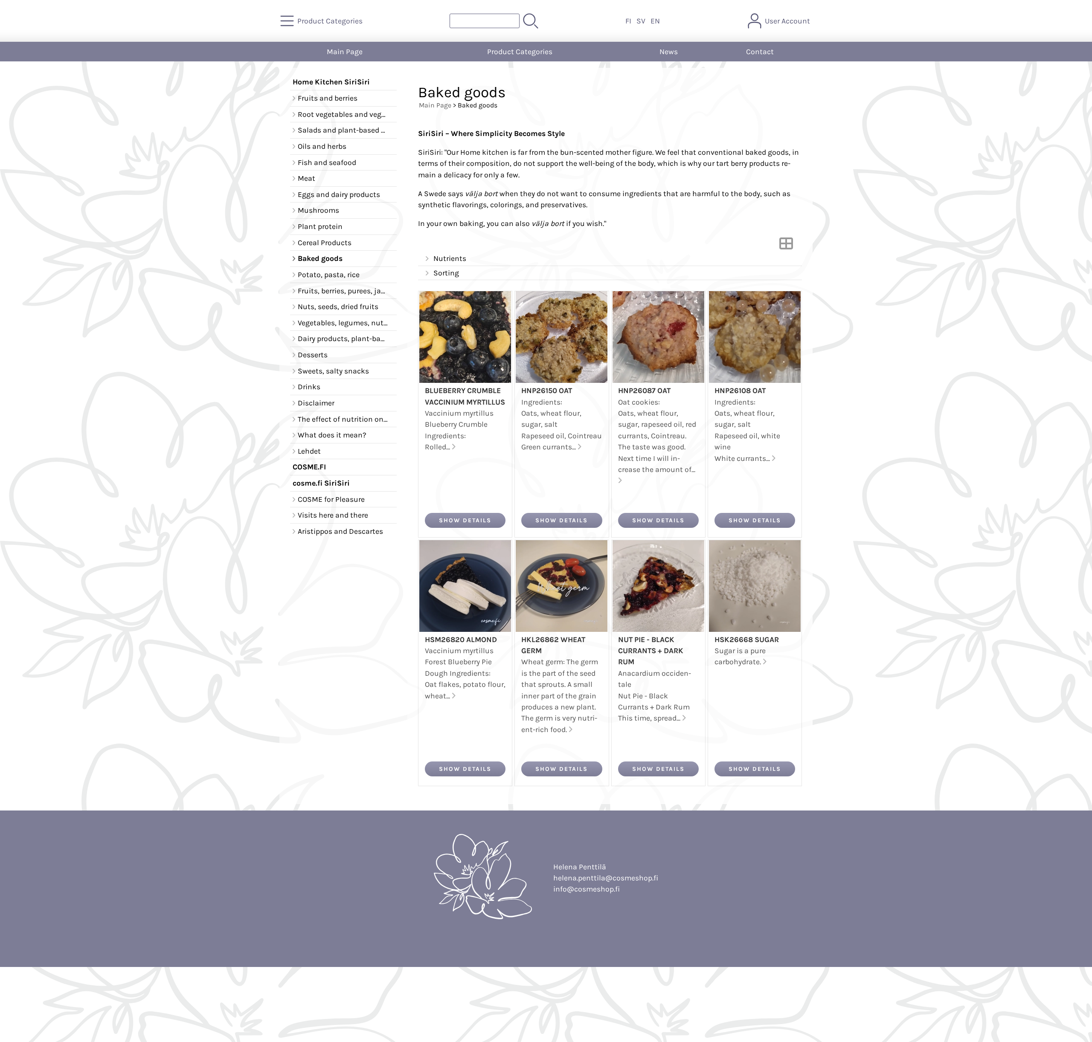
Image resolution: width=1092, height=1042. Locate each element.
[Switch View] (786, 246)
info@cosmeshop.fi (586, 889)
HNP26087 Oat (644, 390)
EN (655, 21)
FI (628, 21)
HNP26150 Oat (546, 390)
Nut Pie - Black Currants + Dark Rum (650, 650)
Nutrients (449, 258)
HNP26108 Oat (740, 390)
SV (640, 21)
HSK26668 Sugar (746, 639)
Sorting (446, 273)
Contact (760, 51)
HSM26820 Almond (461, 639)
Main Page (345, 51)
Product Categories (519, 51)
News (668, 51)
